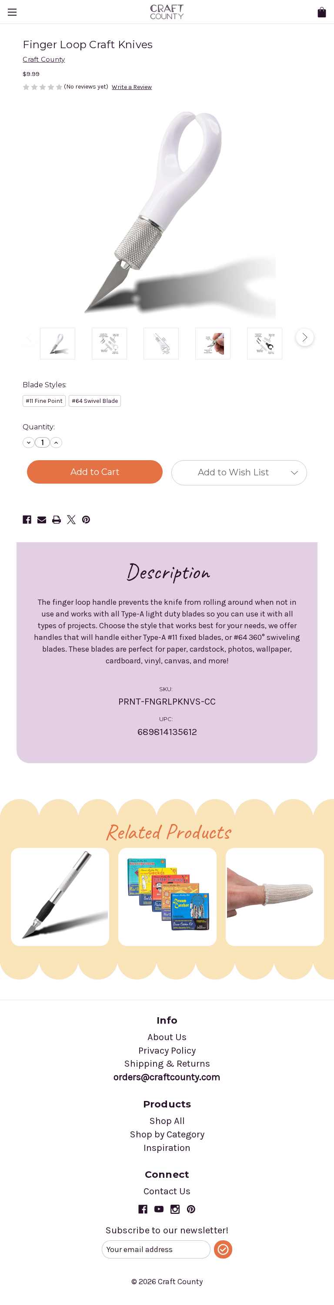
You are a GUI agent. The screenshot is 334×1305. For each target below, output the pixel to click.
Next (305, 337)
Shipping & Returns (167, 1063)
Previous (29, 337)
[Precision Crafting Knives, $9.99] (60, 897)
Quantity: (39, 427)
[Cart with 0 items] (322, 12)
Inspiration (167, 1147)
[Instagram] (175, 1209)
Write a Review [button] (132, 87)
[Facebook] (27, 520)
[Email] (41, 520)
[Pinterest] (86, 520)
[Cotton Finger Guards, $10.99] (275, 897)
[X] (71, 520)
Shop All (167, 1121)
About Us (167, 1037)
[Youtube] (159, 1209)
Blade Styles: (45, 385)
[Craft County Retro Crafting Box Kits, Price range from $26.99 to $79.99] (167, 897)
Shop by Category (167, 1134)
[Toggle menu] (12, 12)
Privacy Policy (167, 1050)
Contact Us (167, 1191)
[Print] (56, 520)
